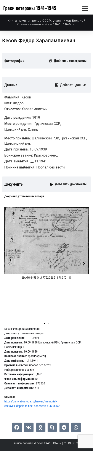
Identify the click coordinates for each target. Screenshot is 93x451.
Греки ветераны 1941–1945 (29, 7)
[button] (85, 8)
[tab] (24, 196)
